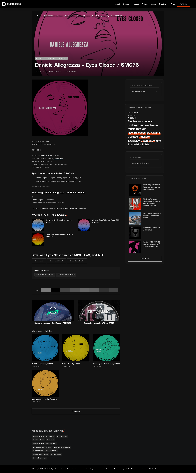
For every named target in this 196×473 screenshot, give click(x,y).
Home (38, 16)
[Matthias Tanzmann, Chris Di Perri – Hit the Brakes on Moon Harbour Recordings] (135, 204)
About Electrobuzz (111, 469)
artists (131, 115)
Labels (153, 4)
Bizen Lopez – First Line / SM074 (44, 399)
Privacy (121, 469)
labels (132, 118)
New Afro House (56, 454)
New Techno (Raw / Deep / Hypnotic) (44, 443)
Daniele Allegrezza (83, 16)
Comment (76, 411)
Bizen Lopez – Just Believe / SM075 (106, 364)
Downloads (148, 140)
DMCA (151, 469)
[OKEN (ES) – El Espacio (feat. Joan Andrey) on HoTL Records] (135, 190)
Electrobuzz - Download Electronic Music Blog (78, 469)
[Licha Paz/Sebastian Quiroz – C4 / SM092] (38, 239)
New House (50, 440)
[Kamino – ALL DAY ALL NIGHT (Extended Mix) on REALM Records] (135, 247)
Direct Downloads (77, 261)
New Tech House (62, 436)
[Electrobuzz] (11, 4)
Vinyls (173, 4)
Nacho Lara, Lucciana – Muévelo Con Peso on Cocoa (151, 215)
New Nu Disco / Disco (39, 458)
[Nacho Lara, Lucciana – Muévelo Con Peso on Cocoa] (135, 218)
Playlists (144, 136)
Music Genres (159, 469)
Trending (162, 4)
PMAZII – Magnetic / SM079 (42, 364)
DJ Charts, (153, 132)
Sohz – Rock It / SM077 (71, 364)
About (136, 4)
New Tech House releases (44, 274)
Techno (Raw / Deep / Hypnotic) (74, 208)
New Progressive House (40, 454)
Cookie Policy (130, 469)
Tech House (62, 58)
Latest (117, 4)
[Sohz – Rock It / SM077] (75, 348)
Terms (138, 469)
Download (39, 261)
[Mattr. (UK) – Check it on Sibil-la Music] (38, 225)
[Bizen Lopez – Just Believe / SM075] (106, 348)
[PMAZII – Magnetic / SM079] (45, 348)
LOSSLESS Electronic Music (53, 16)
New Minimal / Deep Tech (62, 447)
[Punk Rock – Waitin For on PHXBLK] (135, 233)
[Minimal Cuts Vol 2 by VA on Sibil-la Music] (84, 225)
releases (133, 112)
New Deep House (38, 440)
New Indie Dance (38, 451)
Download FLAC (56, 261)
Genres (126, 4)
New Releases (137, 132)
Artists (144, 4)
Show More (145, 259)
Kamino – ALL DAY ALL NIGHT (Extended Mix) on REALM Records (151, 244)
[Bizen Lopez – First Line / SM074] (45, 383)
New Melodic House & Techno (42, 447)
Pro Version (183, 4)
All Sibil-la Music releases (66, 274)
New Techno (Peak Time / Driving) (43, 436)
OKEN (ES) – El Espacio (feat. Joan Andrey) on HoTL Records (151, 187)
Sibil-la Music (70, 16)
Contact (144, 469)
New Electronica (51, 451)
